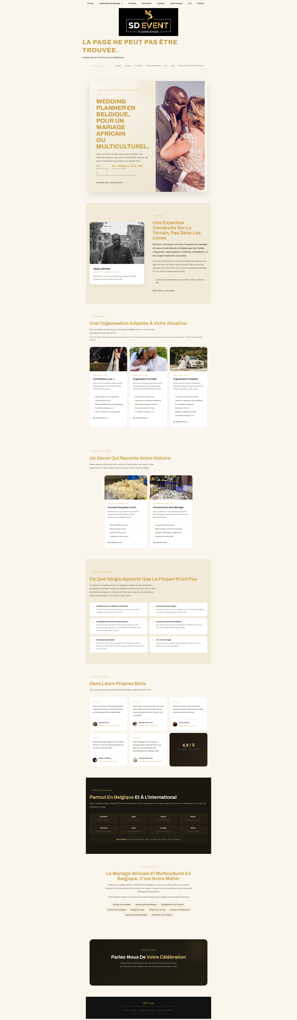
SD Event (98, 65)
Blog (172, 66)
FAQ (166, 66)
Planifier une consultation (190, 66)
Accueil (90, 3)
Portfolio (132, 3)
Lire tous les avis (188, 754)
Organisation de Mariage (109, 3)
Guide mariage (176, 3)
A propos (161, 3)
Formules (118, 66)
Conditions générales (165, 1010)
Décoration (138, 66)
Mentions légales (130, 1010)
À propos (128, 66)
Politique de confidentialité (147, 1010)
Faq (189, 3)
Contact (200, 3)
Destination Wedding (153, 66)
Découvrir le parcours (163, 291)
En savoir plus (100, 418)
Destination (146, 3)
